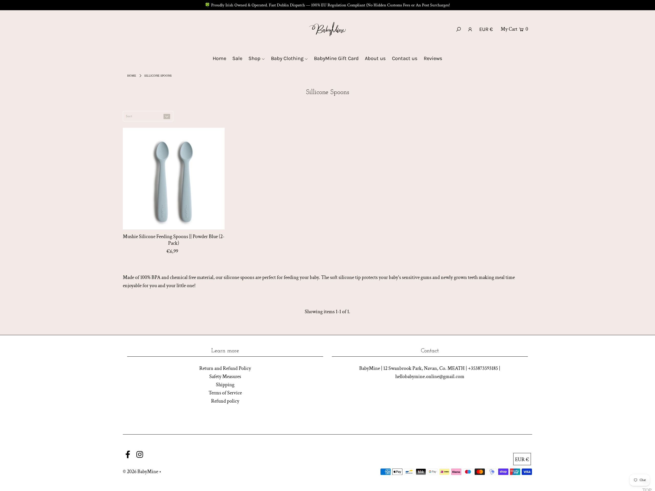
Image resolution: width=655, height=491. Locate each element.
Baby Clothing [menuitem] (287, 58)
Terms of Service (225, 393)
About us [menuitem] (375, 58)
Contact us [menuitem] (405, 58)
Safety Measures (225, 376)
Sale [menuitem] (237, 58)
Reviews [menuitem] (433, 58)
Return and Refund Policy (225, 368)
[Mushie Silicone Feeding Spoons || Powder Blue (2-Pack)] (174, 178)
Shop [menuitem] (254, 58)
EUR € (486, 29)
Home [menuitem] (219, 58)
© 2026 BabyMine (140, 471)
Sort (129, 116)
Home (131, 76)
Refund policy (225, 401)
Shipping (225, 384)
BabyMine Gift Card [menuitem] (336, 58)
